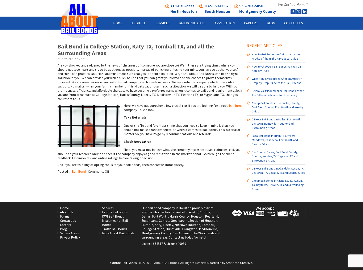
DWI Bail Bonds (113, 216)
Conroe (205, 212)
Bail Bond (79, 171)
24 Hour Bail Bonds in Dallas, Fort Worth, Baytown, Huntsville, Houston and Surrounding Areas (276, 123)
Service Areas (69, 233)
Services (108, 208)
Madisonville (208, 229)
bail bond (235, 105)
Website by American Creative (230, 263)
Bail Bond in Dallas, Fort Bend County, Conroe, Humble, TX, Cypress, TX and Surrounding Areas (275, 156)
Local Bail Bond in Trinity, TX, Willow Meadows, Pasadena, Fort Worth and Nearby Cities (275, 140)
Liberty (167, 225)
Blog (63, 229)
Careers (65, 225)
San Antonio (182, 233)
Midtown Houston (187, 225)
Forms (64, 216)
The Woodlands (203, 233)
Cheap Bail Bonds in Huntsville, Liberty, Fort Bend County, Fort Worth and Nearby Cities (278, 107)
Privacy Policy (70, 237)
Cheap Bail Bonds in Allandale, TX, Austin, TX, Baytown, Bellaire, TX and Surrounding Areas (278, 185)
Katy (158, 225)
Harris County (179, 216)
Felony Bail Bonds (115, 212)
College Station (153, 229)
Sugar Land (149, 220)
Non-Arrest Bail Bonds (118, 233)
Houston (197, 216)
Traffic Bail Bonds (114, 229)
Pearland (211, 216)
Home (64, 208)
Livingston (189, 229)
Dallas (146, 216)
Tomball (208, 225)
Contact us (176, 237)
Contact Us (68, 220)
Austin (193, 212)
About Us (66, 212)
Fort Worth (160, 216)
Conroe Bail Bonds (123, 263)
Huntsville (173, 229)
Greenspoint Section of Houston (194, 220)
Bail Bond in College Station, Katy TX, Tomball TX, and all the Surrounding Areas (136, 50)
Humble (147, 225)
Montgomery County (156, 233)
